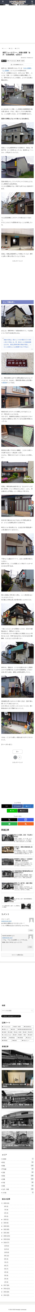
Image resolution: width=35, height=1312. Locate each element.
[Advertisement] (17, 25)
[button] (23, 811)
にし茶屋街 (6, 70)
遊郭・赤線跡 (21, 60)
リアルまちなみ (12, 60)
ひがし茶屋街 (27, 68)
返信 (31, 930)
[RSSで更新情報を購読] (26, 823)
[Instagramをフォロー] (26, 819)
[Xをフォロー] (9, 819)
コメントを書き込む (17, 955)
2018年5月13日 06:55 (6, 921)
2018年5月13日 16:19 (7, 937)
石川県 (4, 60)
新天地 (5, 382)
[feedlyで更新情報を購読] (9, 823)
